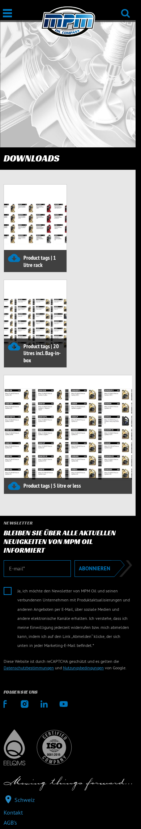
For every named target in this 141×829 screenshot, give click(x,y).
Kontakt (13, 812)
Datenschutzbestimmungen (29, 667)
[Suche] (125, 8)
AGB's (10, 822)
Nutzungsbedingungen (83, 667)
